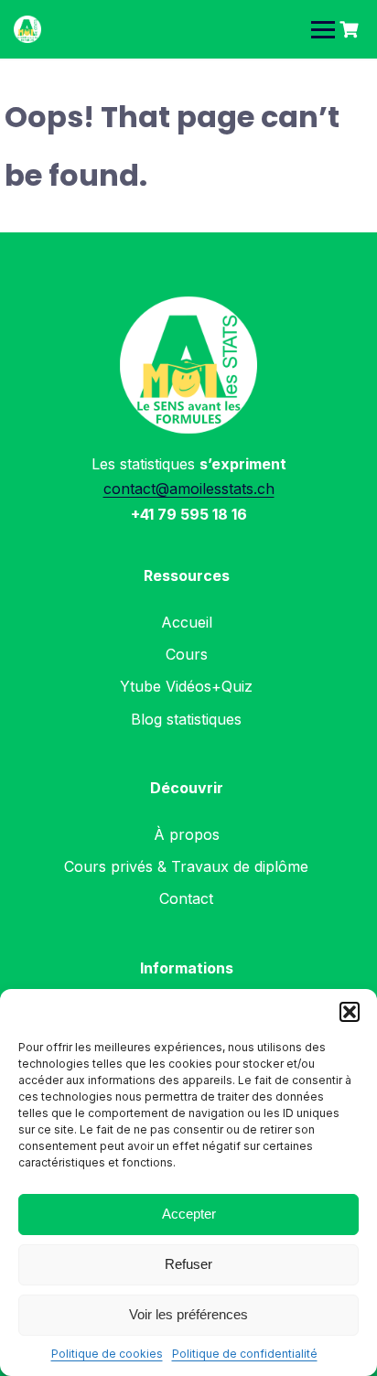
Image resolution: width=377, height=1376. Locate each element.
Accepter (189, 1213)
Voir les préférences (188, 1314)
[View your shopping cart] (351, 29)
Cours (187, 654)
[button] (349, 1012)
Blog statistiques (186, 719)
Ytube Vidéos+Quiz (186, 686)
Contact (186, 898)
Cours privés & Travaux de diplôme (186, 866)
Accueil (186, 622)
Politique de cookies (107, 1353)
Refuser (188, 1264)
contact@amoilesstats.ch (189, 488)
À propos (187, 834)
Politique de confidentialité (245, 1353)
